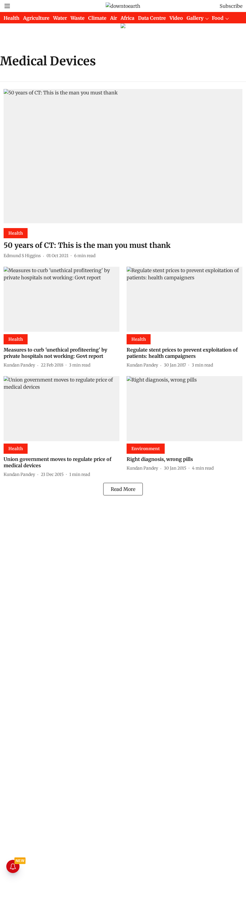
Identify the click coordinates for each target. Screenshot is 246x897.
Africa (127, 18)
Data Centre (152, 18)
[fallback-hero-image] (123, 156)
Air (113, 18)
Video (176, 18)
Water (60, 18)
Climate (97, 18)
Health (12, 18)
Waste (77, 18)
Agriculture (36, 18)
